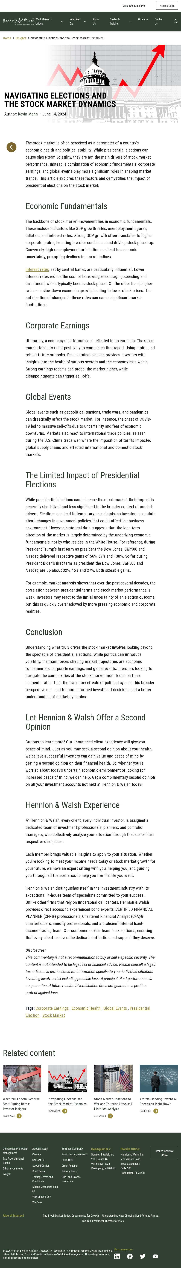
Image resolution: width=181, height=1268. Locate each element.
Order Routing (69, 1165)
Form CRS (67, 1160)
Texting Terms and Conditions (42, 1179)
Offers (141, 19)
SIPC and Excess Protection (71, 1179)
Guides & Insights (115, 21)
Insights (21, 38)
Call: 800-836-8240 (133, 5)
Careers (36, 1154)
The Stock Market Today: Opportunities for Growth (71, 1215)
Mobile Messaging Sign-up (45, 1189)
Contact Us (159, 21)
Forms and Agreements (75, 1154)
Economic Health (86, 1008)
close (175, 1238)
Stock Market (53, 1015)
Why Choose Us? (41, 1196)
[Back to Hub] (10, 576)
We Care (37, 1202)
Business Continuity (72, 1148)
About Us (96, 21)
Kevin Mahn (28, 114)
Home (7, 38)
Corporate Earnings (52, 1008)
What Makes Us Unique (44, 21)
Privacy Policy (70, 1171)
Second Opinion (40, 1165)
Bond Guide (38, 1171)
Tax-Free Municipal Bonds (13, 1161)
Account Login (167, 5)
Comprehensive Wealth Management (15, 1151)
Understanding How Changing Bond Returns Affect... (130, 1215)
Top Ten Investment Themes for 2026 (103, 1221)
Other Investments (13, 1168)
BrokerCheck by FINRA (164, 1153)
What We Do (75, 21)
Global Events (115, 1008)
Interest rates (37, 269)
